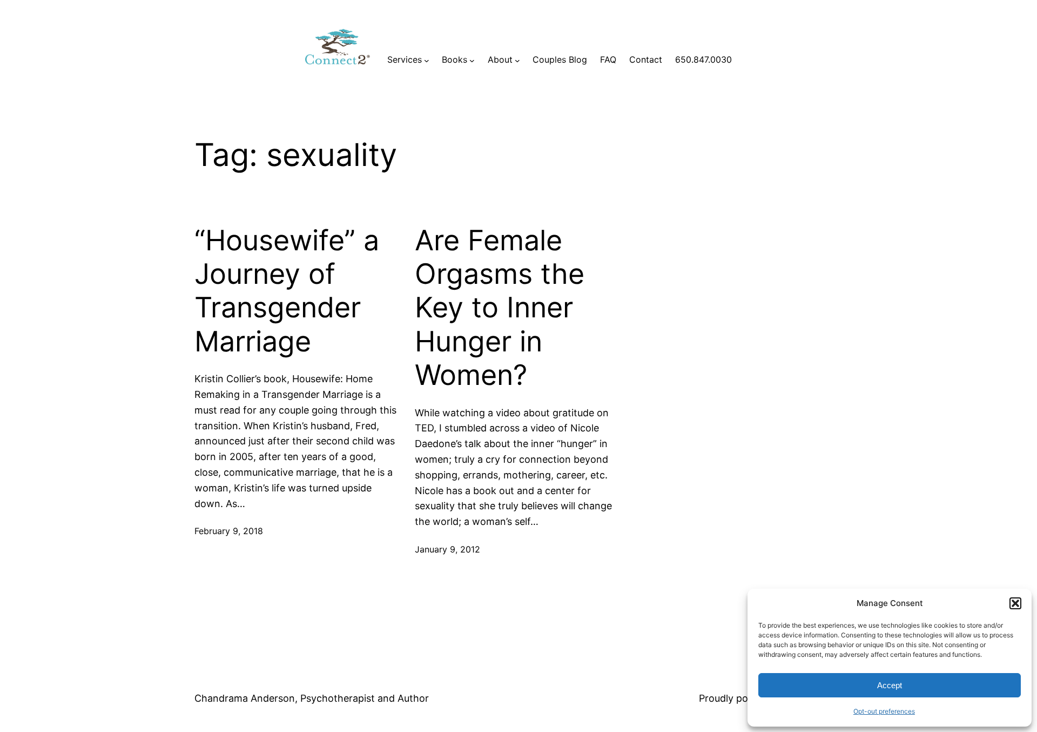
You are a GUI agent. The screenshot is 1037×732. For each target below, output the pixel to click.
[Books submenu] (472, 60)
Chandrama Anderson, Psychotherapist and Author (311, 698)
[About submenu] (517, 60)
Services (404, 59)
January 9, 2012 (447, 549)
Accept (889, 685)
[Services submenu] (426, 60)
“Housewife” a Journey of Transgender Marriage (286, 291)
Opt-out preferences (884, 711)
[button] (1015, 603)
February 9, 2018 (228, 530)
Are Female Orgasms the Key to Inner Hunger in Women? (499, 308)
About (500, 59)
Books (454, 59)
